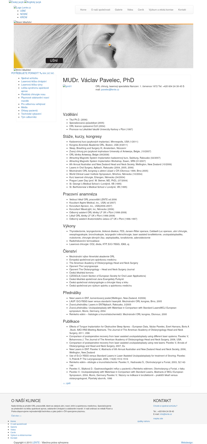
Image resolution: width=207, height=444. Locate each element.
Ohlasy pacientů (29, 110)
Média (24, 107)
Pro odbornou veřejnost (33, 104)
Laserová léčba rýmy (32, 84)
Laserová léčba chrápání (34, 81)
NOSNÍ (23, 14)
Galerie (118, 9)
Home (83, 9)
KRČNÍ (23, 17)
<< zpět (67, 383)
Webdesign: (187, 442)
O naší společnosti (100, 9)
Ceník (141, 9)
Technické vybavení (31, 113)
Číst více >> (16, 415)
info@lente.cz (166, 414)
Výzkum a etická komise (161, 9)
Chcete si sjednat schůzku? (165, 405)
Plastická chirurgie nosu (33, 94)
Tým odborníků (29, 117)
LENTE (36, 442)
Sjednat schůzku (29, 78)
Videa (130, 9)
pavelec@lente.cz (110, 89)
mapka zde (158, 418)
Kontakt (182, 9)
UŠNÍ (23, 10)
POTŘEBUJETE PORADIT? (32, 73)
